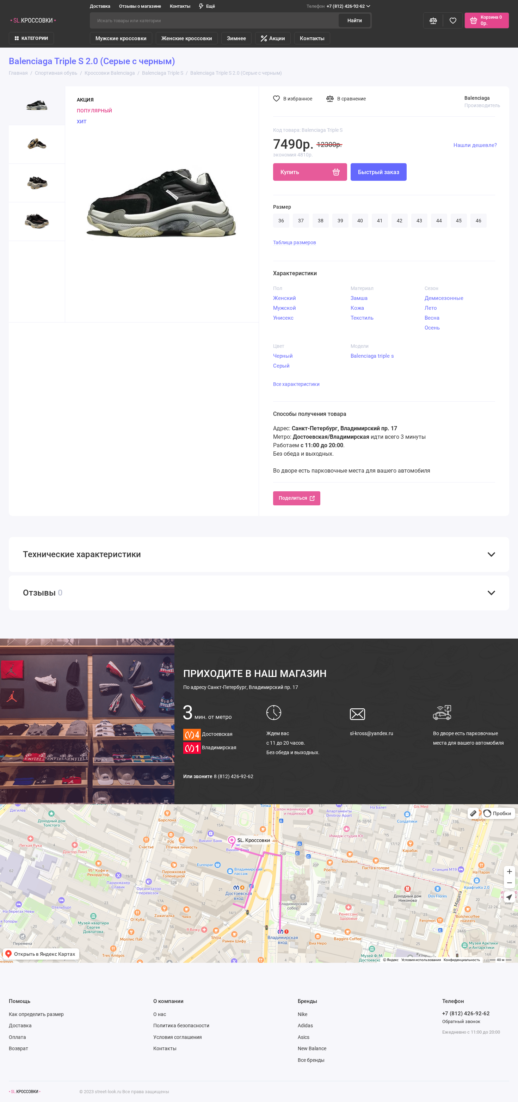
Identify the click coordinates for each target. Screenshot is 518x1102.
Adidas (305, 1025)
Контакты (180, 6)
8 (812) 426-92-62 (233, 776)
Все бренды (311, 1060)
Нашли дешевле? (475, 145)
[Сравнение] (433, 20)
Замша (359, 298)
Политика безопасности (181, 1025)
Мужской (284, 308)
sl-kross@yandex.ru (371, 733)
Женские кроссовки (186, 38)
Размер (282, 207)
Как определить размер (36, 1014)
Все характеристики (296, 384)
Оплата (17, 1037)
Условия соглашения (177, 1037)
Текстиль (362, 318)
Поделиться (293, 498)
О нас (159, 1014)
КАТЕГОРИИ (34, 38)
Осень (432, 328)
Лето (431, 308)
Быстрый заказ (378, 172)
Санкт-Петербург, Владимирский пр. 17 (240, 687)
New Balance (312, 1048)
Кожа (357, 308)
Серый (281, 366)
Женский (284, 298)
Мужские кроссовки (121, 38)
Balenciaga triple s (372, 356)
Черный (283, 356)
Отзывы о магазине (140, 6)
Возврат (18, 1048)
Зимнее (236, 38)
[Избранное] (452, 20)
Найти (354, 20)
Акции (277, 38)
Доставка (100, 6)
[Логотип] (25, 1091)
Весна (432, 318)
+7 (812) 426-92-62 (336, 6)
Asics (303, 1037)
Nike (302, 1014)
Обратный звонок (461, 1021)
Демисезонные (444, 298)
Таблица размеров (294, 242)
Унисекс (283, 318)
